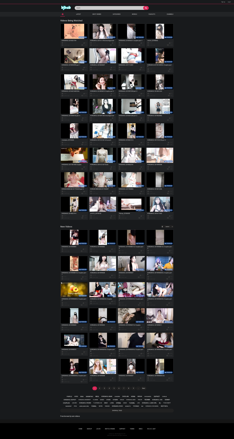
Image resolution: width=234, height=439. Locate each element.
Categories (116, 14)
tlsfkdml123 (97, 403)
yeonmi (147, 400)
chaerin (117, 396)
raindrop (69, 406)
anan (125, 403)
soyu (100, 406)
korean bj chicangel (152, 406)
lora (112, 403)
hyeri (108, 400)
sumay (167, 400)
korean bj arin (130, 399)
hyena (118, 403)
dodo (102, 400)
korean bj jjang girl (149, 403)
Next (143, 388)
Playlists (152, 14)
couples (66, 403)
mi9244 (140, 396)
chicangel (147, 396)
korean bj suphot (70, 399)
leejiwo (74, 403)
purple (69, 396)
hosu (76, 396)
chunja (164, 396)
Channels (170, 14)
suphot (157, 396)
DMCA (140, 429)
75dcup (140, 399)
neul (97, 396)
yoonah (136, 406)
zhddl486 (125, 396)
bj (160, 403)
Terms (132, 429)
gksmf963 (89, 396)
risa (81, 396)
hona (133, 396)
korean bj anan (106, 396)
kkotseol (164, 406)
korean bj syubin (85, 403)
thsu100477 (166, 403)
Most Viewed (97, 14)
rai (142, 406)
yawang (107, 406)
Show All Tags (117, 410)
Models (134, 14)
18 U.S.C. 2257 (151, 429)
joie (138, 403)
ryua (75, 406)
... (138, 388)
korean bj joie (157, 399)
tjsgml (132, 403)
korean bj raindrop (85, 399)
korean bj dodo (117, 406)
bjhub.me (115, 435)
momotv (128, 406)
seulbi (122, 399)
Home (80, 429)
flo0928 (95, 399)
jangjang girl (84, 406)
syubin (115, 400)
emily (106, 403)
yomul (93, 406)
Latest (78, 14)
